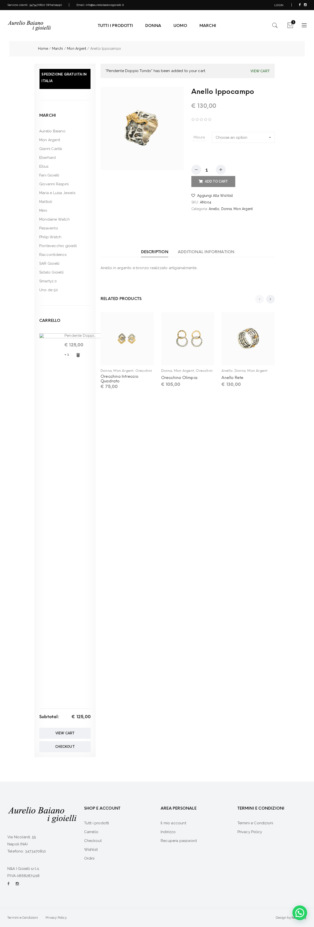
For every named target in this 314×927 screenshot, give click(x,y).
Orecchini (143, 371)
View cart (260, 71)
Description (154, 252)
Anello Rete (232, 377)
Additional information (206, 252)
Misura (199, 137)
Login (278, 5)
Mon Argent (76, 48)
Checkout (65, 747)
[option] (142, 128)
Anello (214, 209)
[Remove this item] (78, 355)
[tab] (154, 252)
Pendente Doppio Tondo (80, 335)
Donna (226, 209)
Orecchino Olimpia (179, 377)
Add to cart (216, 181)
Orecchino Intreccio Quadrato (119, 378)
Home (43, 48)
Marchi (57, 48)
